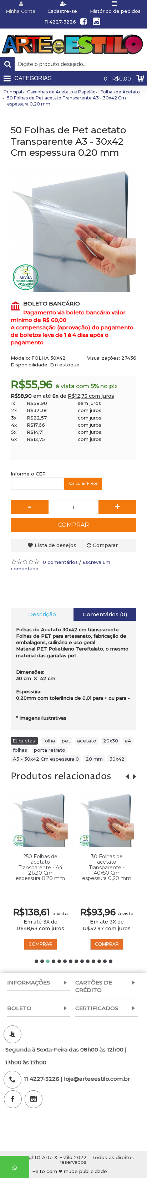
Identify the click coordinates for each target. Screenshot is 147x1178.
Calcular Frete (83, 483)
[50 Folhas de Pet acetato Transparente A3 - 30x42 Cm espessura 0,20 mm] (73, 231)
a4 (128, 741)
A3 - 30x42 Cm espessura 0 (46, 759)
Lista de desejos (55, 545)
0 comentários (60, 562)
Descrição (42, 614)
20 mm (94, 759)
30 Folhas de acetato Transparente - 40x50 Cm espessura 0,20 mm (106, 867)
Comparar (105, 545)
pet (66, 741)
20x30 (110, 741)
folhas (20, 750)
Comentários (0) (105, 614)
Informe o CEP (28, 474)
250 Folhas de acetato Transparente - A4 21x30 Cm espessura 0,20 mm (40, 867)
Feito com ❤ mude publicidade (69, 1171)
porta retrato (49, 750)
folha (49, 741)
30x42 (117, 759)
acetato (86, 741)
